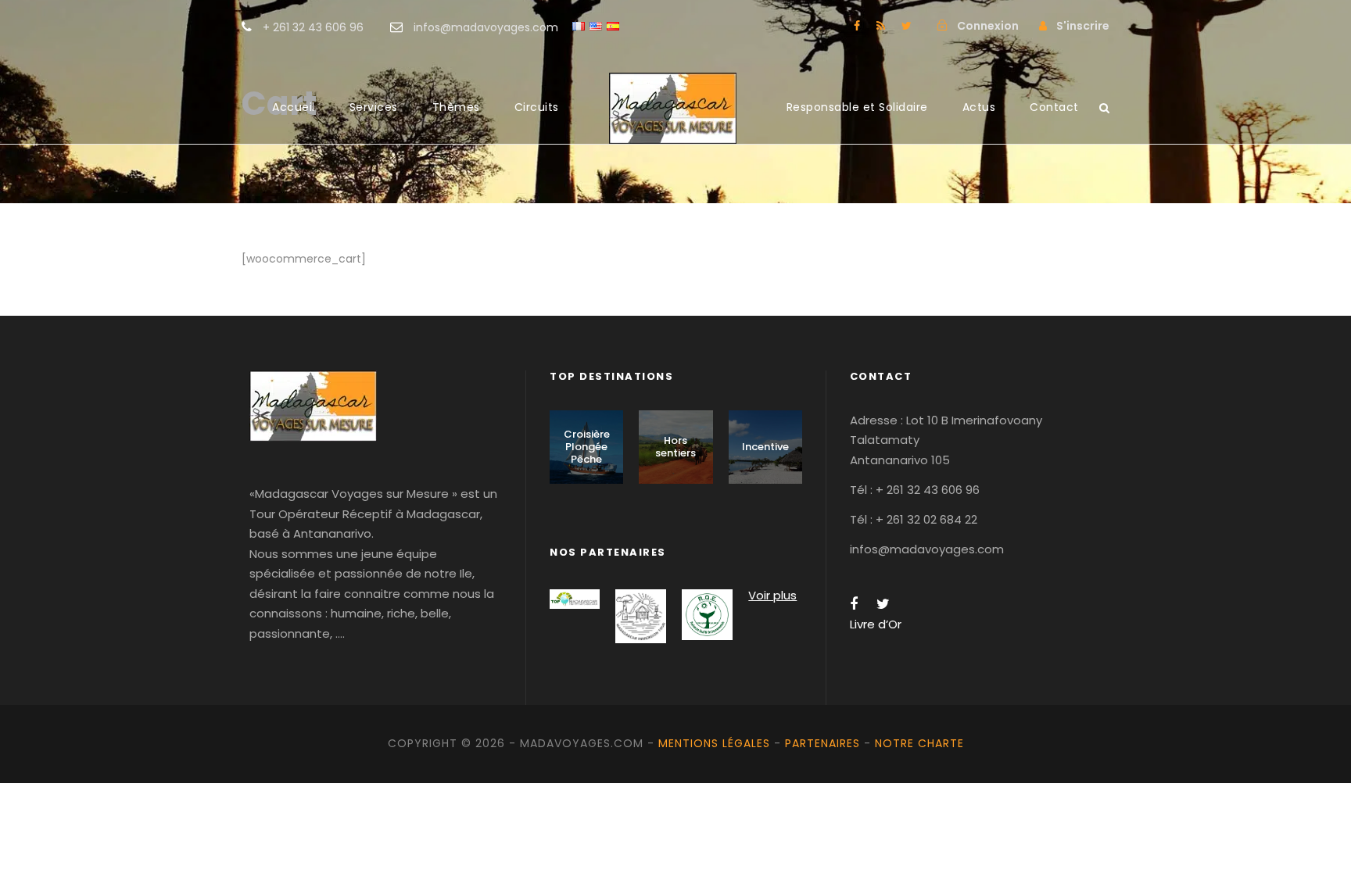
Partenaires (822, 743)
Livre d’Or (875, 624)
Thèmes (456, 107)
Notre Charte (919, 743)
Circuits (536, 107)
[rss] (880, 26)
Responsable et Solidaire (857, 107)
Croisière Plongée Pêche (587, 446)
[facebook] (857, 26)
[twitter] (906, 26)
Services (373, 107)
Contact (1054, 107)
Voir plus (772, 595)
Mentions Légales (714, 743)
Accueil (293, 107)
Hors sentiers (675, 446)
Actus (979, 107)
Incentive (765, 446)
